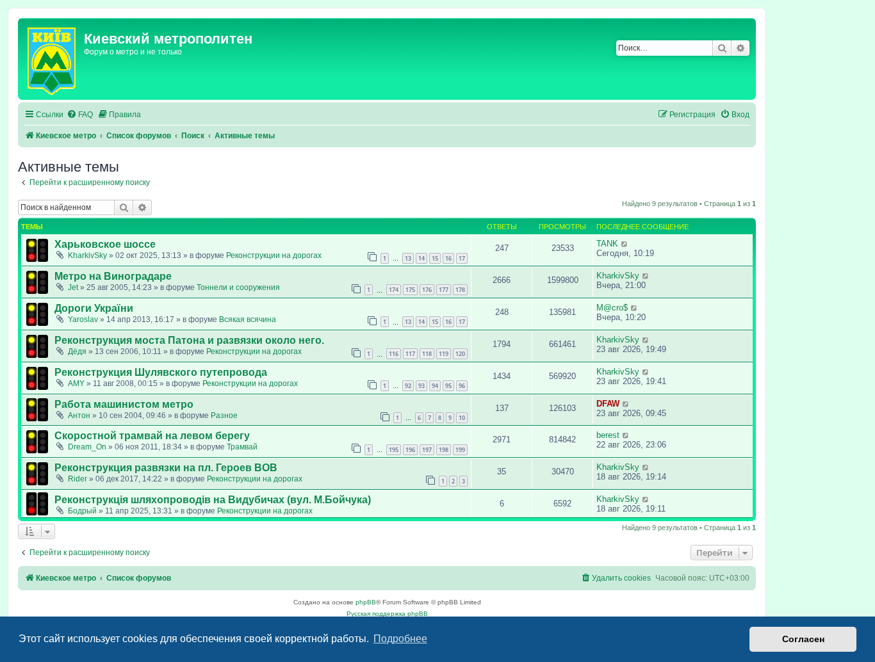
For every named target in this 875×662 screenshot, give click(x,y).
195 (393, 450)
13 (408, 258)
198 (443, 450)
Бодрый (82, 510)
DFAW (607, 403)
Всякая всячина (247, 319)
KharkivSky (87, 255)
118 (427, 354)
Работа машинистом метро (123, 404)
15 (435, 258)
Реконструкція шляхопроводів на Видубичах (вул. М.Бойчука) (212, 499)
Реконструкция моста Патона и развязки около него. (189, 340)
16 (448, 258)
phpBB (366, 602)
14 (421, 258)
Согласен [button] (803, 639)
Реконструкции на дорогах (274, 255)
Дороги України (93, 308)
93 (421, 386)
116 (393, 354)
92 (408, 386)
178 (460, 290)
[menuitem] (80, 115)
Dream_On (87, 446)
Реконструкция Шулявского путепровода (160, 372)
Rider (77, 478)
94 (435, 386)
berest (607, 435)
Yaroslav (83, 319)
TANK (607, 243)
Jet (73, 287)
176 (427, 290)
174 (393, 290)
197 (427, 450)
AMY (76, 383)
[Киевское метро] (52, 59)
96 (462, 386)
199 (460, 450)
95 (448, 386)
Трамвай (242, 446)
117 (410, 354)
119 (443, 354)
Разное (224, 415)
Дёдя (77, 351)
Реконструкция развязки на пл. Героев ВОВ (165, 467)
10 (462, 418)
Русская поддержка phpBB (387, 613)
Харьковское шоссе (105, 244)
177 (443, 290)
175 (410, 290)
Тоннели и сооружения (238, 287)
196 (410, 450)
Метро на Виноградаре (113, 276)
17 (462, 258)
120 (460, 354)
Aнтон (79, 415)
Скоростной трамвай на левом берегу (152, 435)
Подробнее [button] (400, 638)
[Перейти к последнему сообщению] (625, 243)
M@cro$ (612, 307)
